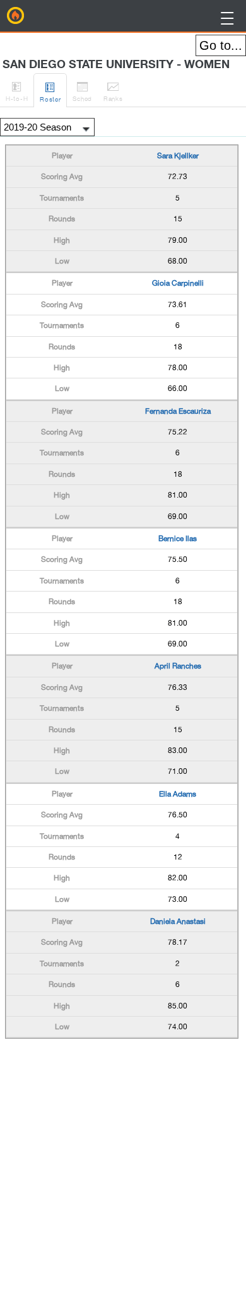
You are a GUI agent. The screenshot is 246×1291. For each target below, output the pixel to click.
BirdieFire (16, 16)
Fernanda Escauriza (178, 411)
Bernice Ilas (177, 538)
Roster (50, 91)
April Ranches (178, 666)
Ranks (113, 91)
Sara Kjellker (178, 155)
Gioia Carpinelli (178, 283)
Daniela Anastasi (178, 921)
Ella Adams (177, 794)
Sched (82, 91)
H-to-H (17, 91)
